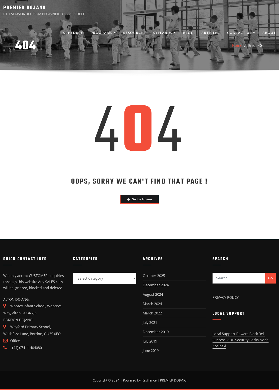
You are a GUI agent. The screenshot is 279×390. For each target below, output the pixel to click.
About (269, 32)
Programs (102, 32)
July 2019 (150, 341)
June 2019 (151, 350)
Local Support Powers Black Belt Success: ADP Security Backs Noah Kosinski (241, 339)
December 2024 (156, 285)
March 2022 (152, 313)
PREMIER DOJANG (24, 8)
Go (270, 278)
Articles (210, 32)
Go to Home (142, 199)
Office (15, 340)
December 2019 (156, 331)
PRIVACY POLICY (226, 297)
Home (237, 45)
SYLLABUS (163, 32)
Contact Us (240, 32)
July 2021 (150, 322)
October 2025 (154, 275)
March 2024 (152, 303)
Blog (188, 32)
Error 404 (256, 45)
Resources (134, 32)
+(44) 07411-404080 (26, 347)
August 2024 (153, 294)
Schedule (73, 32)
